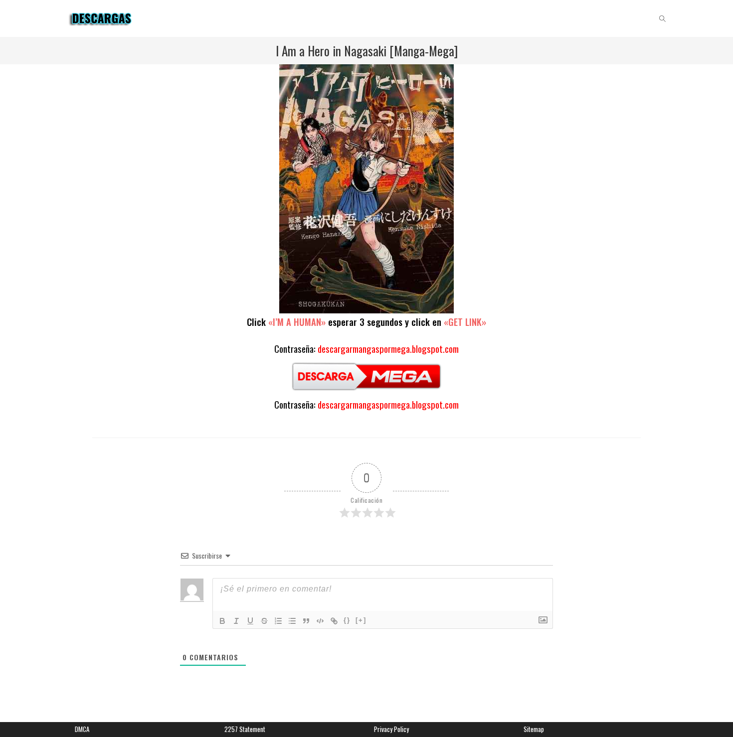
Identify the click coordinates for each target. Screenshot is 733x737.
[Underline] (250, 621)
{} (347, 620)
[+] (361, 620)
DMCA (82, 729)
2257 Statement (244, 729)
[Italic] (236, 621)
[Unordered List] (292, 621)
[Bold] (222, 621)
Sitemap (534, 729)
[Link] (334, 621)
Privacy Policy (391, 729)
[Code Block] (320, 621)
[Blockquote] (306, 621)
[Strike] (264, 621)
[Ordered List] (278, 621)
